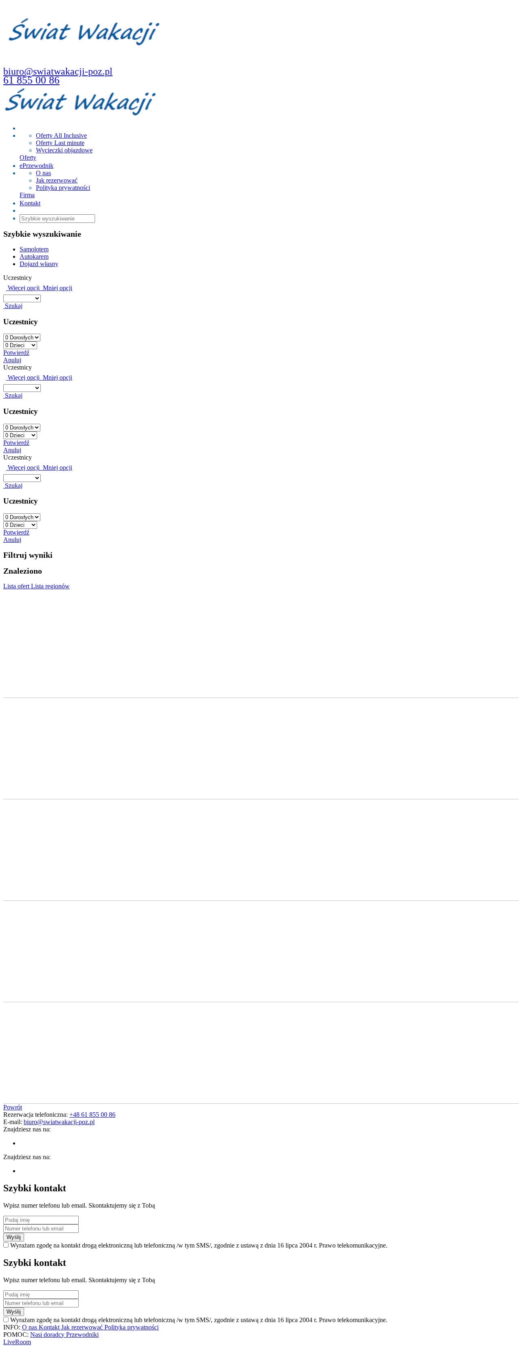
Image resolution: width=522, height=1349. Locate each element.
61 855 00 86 (31, 80)
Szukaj (12, 305)
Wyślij (14, 1237)
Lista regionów (50, 586)
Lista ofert (17, 586)
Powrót (12, 1107)
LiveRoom (17, 1341)
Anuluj (12, 360)
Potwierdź (16, 352)
